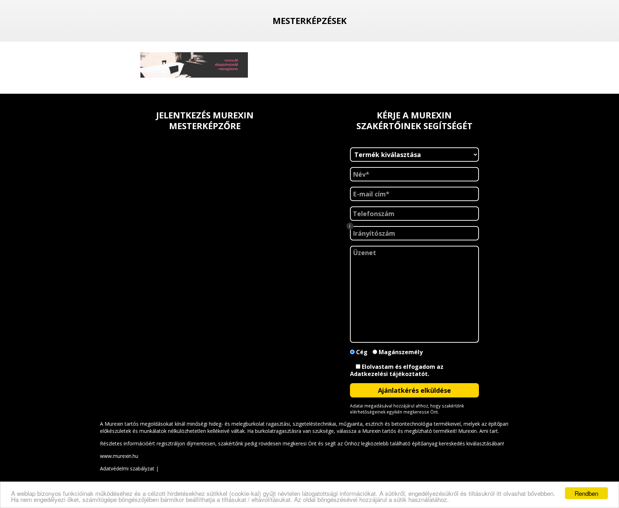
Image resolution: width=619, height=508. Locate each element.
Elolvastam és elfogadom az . (396, 370)
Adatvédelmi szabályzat (127, 468)
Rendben (586, 493)
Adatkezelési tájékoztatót (389, 374)
